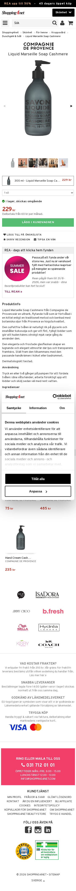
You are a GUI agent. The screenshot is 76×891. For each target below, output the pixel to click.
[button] (70, 23)
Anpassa (35, 491)
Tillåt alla (38, 478)
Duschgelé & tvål (11, 36)
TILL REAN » (13, 292)
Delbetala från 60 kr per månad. (22, 214)
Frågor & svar (34, 797)
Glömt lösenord (60, 797)
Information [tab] (38, 408)
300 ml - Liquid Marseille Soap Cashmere (43, 180)
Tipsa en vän (46, 239)
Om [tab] (62, 408)
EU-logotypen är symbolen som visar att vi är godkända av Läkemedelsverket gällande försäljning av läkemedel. (38, 701)
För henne (42, 32)
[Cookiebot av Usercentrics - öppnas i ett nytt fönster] (53, 397)
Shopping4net (10, 32)
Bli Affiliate (63, 801)
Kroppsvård (58, 32)
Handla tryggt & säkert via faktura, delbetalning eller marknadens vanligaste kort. (38, 717)
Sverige (37, 880)
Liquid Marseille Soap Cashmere (42, 36)
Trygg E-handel (60, 814)
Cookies (25, 805)
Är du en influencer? (37, 801)
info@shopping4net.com (38, 779)
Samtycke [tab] (14, 408)
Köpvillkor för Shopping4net (25, 810)
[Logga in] (62, 23)
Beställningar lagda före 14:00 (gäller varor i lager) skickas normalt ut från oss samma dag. (38, 686)
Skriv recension (18, 239)
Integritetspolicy (47, 805)
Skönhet (27, 32)
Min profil (14, 797)
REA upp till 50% (17, 3)
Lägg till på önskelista (24, 235)
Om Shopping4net (62, 810)
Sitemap (54, 874)
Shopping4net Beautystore (26, 814)
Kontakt (13, 801)
